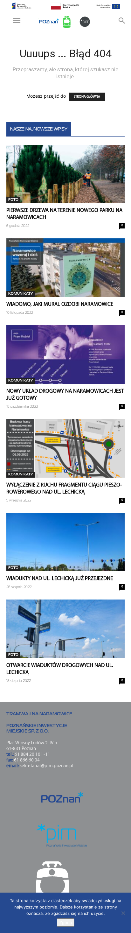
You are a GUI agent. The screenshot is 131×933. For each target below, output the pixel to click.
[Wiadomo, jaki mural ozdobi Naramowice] (65, 267)
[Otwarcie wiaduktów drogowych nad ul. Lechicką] (65, 629)
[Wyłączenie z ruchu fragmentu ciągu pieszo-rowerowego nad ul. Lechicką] (65, 448)
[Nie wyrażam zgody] (123, 913)
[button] (17, 22)
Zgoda (65, 922)
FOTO (13, 199)
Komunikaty (20, 293)
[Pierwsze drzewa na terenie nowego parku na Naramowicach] (65, 174)
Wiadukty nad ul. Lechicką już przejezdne (59, 578)
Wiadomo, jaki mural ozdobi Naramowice (59, 304)
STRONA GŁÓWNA (87, 97)
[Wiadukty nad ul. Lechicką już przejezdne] (65, 542)
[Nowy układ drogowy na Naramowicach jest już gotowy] (65, 354)
